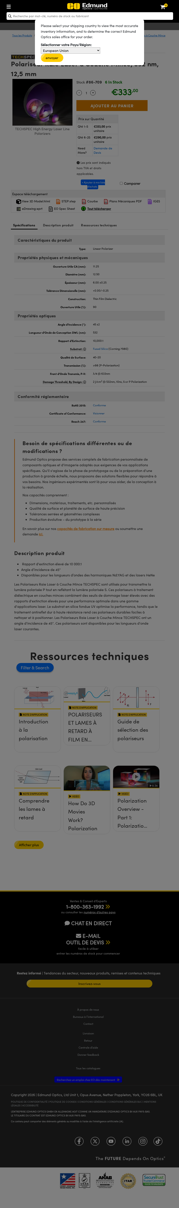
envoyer (52, 57)
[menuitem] (23, 6)
